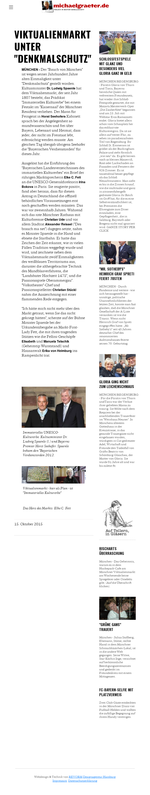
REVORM (75, 777)
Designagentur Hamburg (99, 777)
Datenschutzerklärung (82, 781)
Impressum (60, 781)
